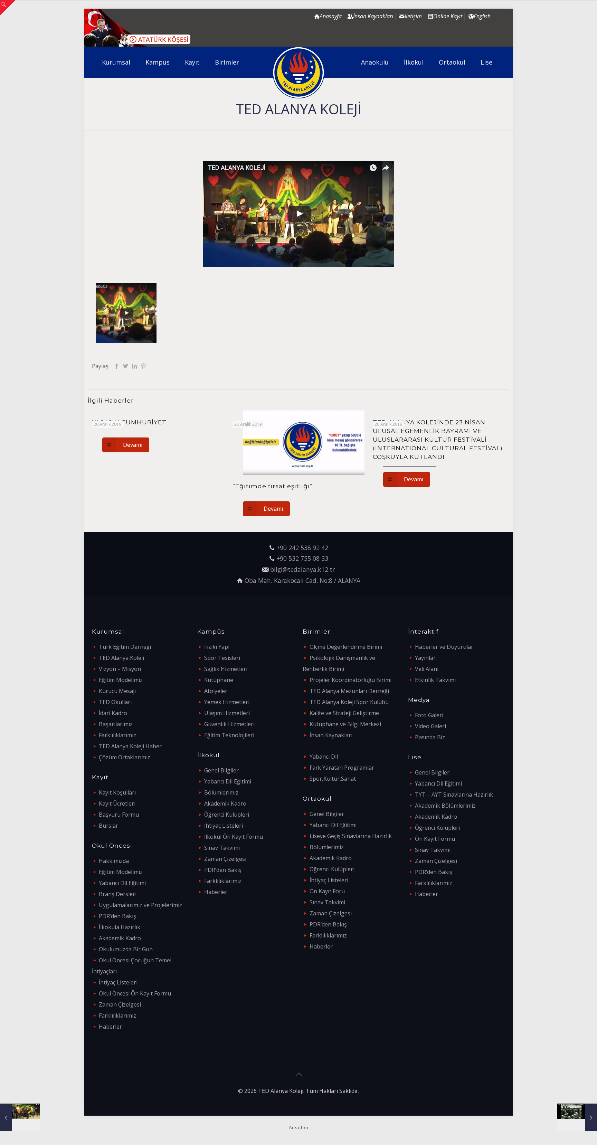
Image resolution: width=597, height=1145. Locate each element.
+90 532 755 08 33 (302, 558)
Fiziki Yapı (216, 647)
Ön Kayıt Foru (327, 891)
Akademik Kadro (120, 938)
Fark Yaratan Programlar (342, 767)
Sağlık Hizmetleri (225, 669)
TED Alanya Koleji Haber (130, 746)
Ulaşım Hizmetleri (227, 713)
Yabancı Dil (324, 756)
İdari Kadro (113, 713)
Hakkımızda (114, 861)
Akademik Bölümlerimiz (445, 805)
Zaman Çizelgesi (120, 1004)
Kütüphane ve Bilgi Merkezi (345, 724)
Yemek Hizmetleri (226, 702)
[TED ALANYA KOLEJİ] (298, 72)
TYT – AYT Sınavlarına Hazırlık (454, 794)
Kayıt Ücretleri (117, 803)
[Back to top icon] (298, 1074)
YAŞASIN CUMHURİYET (129, 422)
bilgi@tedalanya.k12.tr (302, 569)
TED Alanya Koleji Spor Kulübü (349, 702)
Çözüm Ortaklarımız (124, 757)
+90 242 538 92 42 (302, 547)
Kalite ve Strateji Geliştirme (344, 713)
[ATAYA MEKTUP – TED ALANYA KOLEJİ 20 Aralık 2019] (577, 1117)
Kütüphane (218, 680)
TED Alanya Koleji (121, 658)
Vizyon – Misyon (120, 669)
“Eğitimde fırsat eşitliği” (273, 486)
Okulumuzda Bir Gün (126, 949)
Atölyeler (215, 691)
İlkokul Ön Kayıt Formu (233, 836)
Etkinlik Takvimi (435, 680)
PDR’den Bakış (117, 916)
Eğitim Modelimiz (121, 680)
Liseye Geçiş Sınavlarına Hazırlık (351, 836)
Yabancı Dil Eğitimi (122, 883)
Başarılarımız (116, 724)
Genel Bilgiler (221, 770)
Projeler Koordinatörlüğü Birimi (350, 680)
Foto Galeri (429, 715)
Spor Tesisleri (222, 658)
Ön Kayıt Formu (435, 839)
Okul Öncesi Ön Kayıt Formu (135, 993)
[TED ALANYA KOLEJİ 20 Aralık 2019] (20, 1117)
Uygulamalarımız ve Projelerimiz (140, 905)
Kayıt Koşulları (117, 792)
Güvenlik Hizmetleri (229, 724)
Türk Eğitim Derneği (125, 647)
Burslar (108, 825)
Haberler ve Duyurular (444, 647)
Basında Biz (430, 737)
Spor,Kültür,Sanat (333, 778)
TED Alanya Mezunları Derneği (349, 691)
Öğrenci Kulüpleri (226, 814)
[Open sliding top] (8, 8)
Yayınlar (425, 658)
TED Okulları (115, 702)
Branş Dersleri (117, 894)
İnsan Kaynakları (331, 735)
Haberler (110, 1026)
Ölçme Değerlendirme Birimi (346, 647)
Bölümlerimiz (221, 792)
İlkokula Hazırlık (119, 927)
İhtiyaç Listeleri (118, 982)
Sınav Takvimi (222, 847)
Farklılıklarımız (117, 735)
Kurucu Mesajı (117, 691)
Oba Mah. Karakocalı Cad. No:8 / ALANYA (302, 580)
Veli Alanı (426, 669)
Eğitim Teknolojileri (229, 735)
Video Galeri (430, 726)
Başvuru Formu (119, 814)
